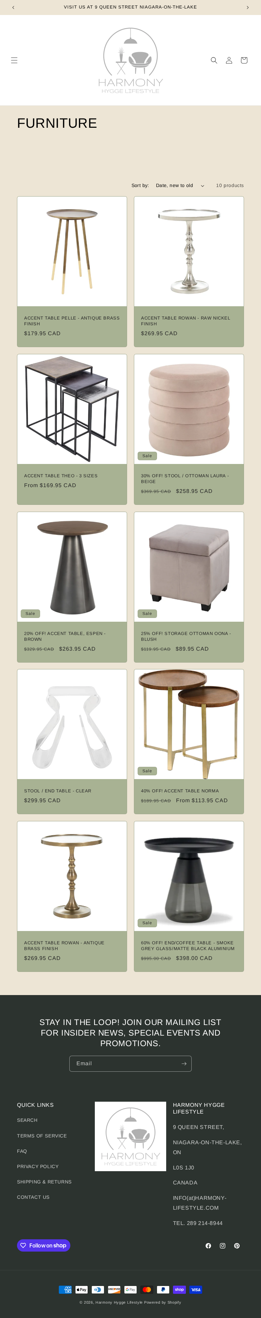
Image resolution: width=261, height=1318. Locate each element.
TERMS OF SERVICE (42, 1135)
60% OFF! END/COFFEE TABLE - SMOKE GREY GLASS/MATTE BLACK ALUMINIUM (187, 945)
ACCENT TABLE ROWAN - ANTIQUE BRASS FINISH (64, 945)
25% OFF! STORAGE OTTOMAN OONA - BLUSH (186, 636)
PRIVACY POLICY (37, 1166)
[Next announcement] (247, 7)
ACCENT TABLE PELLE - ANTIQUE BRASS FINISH (72, 320)
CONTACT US (33, 1197)
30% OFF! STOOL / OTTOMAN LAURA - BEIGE (185, 478)
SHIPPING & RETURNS (44, 1181)
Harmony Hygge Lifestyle (119, 1302)
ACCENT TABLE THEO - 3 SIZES (61, 475)
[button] (14, 60)
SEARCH (27, 1120)
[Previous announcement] (13, 7)
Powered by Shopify (162, 1302)
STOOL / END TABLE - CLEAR (57, 790)
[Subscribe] (183, 1064)
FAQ (22, 1151)
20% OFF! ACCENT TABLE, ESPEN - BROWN (65, 636)
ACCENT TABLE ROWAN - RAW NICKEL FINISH (185, 320)
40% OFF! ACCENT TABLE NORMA (180, 790)
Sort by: (140, 185)
